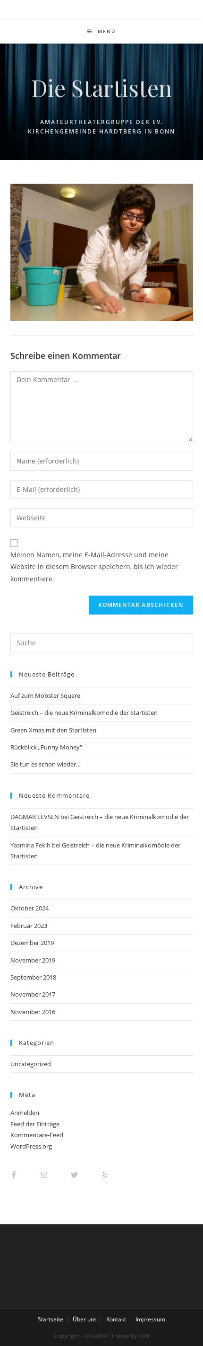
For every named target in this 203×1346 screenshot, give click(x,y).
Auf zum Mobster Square (45, 695)
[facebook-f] (24, 1174)
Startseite (50, 1319)
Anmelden (24, 1112)
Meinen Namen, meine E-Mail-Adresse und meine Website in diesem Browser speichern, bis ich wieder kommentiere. (94, 566)
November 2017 (32, 994)
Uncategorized (30, 1064)
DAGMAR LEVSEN (34, 816)
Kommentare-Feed (36, 1135)
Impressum (150, 1319)
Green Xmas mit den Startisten (53, 730)
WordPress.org (31, 1146)
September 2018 (33, 977)
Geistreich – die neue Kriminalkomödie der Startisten (84, 712)
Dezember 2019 (32, 942)
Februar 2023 (28, 925)
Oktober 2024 (29, 908)
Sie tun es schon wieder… (45, 764)
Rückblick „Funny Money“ (46, 747)
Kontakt (116, 1319)
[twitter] (85, 1174)
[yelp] (109, 1174)
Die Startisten (101, 87)
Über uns (85, 1319)
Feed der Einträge (34, 1124)
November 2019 (32, 960)
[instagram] (55, 1174)
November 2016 (32, 1011)
